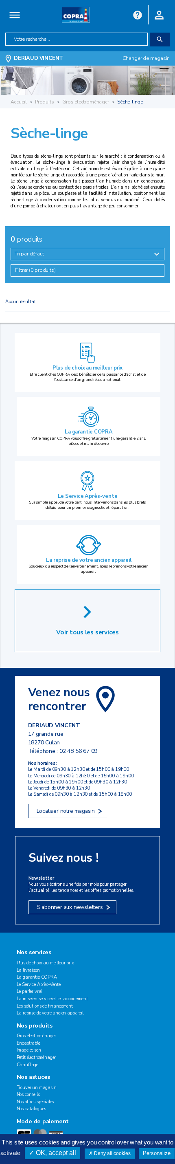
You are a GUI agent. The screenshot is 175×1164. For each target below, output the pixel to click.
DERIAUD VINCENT (38, 58)
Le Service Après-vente (88, 496)
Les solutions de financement (45, 1006)
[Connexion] (159, 14)
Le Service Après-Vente (39, 984)
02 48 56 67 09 (78, 751)
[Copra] (76, 14)
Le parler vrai (30, 991)
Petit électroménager (36, 1057)
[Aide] (137, 14)
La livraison (28, 970)
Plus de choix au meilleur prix (87, 368)
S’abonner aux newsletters (70, 907)
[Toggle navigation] (14, 15)
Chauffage (28, 1065)
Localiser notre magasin (66, 811)
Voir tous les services (87, 632)
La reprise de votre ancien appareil (88, 560)
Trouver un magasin (37, 1088)
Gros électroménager (85, 102)
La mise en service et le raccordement (52, 999)
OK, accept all (55, 1152)
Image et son (29, 1050)
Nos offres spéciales (35, 1102)
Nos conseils (28, 1094)
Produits (44, 102)
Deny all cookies (112, 1153)
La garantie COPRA (89, 432)
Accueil (19, 102)
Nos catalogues (31, 1109)
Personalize (157, 1153)
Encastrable (28, 1043)
